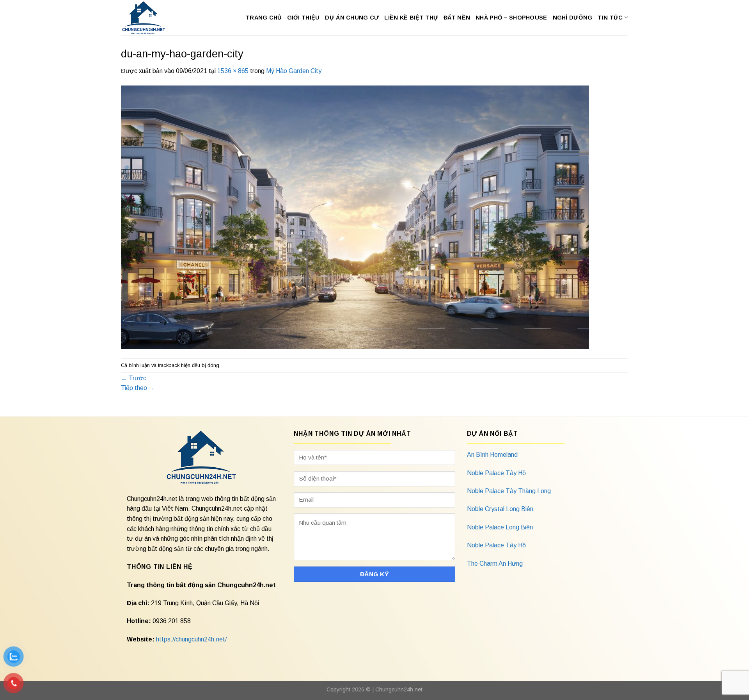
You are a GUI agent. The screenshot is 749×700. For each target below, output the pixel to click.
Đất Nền (457, 17)
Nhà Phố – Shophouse (511, 17)
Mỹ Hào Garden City (293, 71)
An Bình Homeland (492, 454)
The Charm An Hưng (495, 563)
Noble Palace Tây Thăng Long (509, 491)
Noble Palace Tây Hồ (496, 473)
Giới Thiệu (303, 17)
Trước (133, 378)
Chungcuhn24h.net (398, 689)
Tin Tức (610, 17)
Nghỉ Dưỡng (573, 17)
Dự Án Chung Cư (352, 17)
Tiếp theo (138, 388)
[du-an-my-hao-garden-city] (355, 217)
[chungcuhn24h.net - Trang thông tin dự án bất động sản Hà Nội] (147, 17)
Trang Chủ (264, 17)
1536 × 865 (232, 71)
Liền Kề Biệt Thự (411, 17)
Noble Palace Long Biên (500, 527)
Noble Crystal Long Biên (500, 509)
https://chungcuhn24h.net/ (191, 639)
